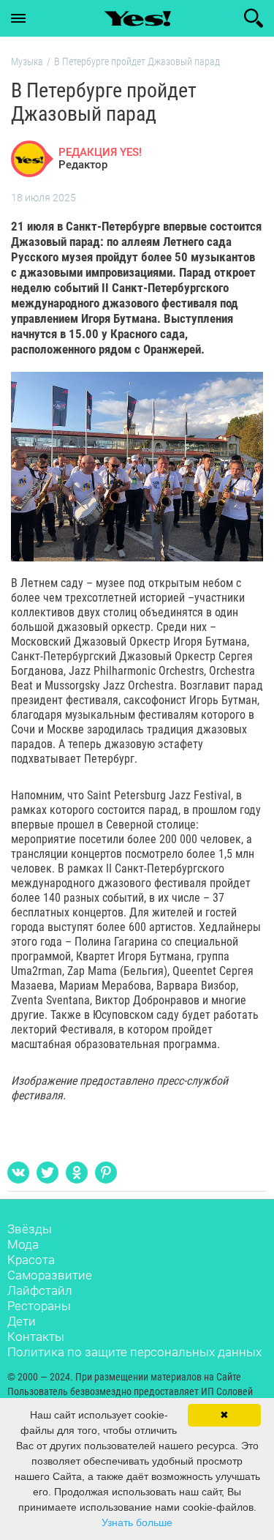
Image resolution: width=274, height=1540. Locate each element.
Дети (21, 1321)
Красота (31, 1259)
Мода (23, 1244)
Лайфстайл (39, 1290)
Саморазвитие (49, 1275)
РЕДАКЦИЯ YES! (100, 152)
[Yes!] (137, 18)
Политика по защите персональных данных (134, 1352)
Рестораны (39, 1305)
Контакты (35, 1336)
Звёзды (29, 1229)
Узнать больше (137, 1522)
